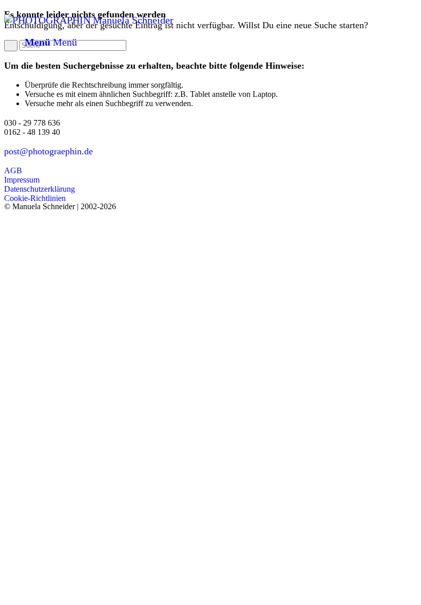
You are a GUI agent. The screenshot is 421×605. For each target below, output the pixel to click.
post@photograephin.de (48, 151)
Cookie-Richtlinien (35, 198)
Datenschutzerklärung (39, 189)
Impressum (22, 179)
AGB (13, 170)
